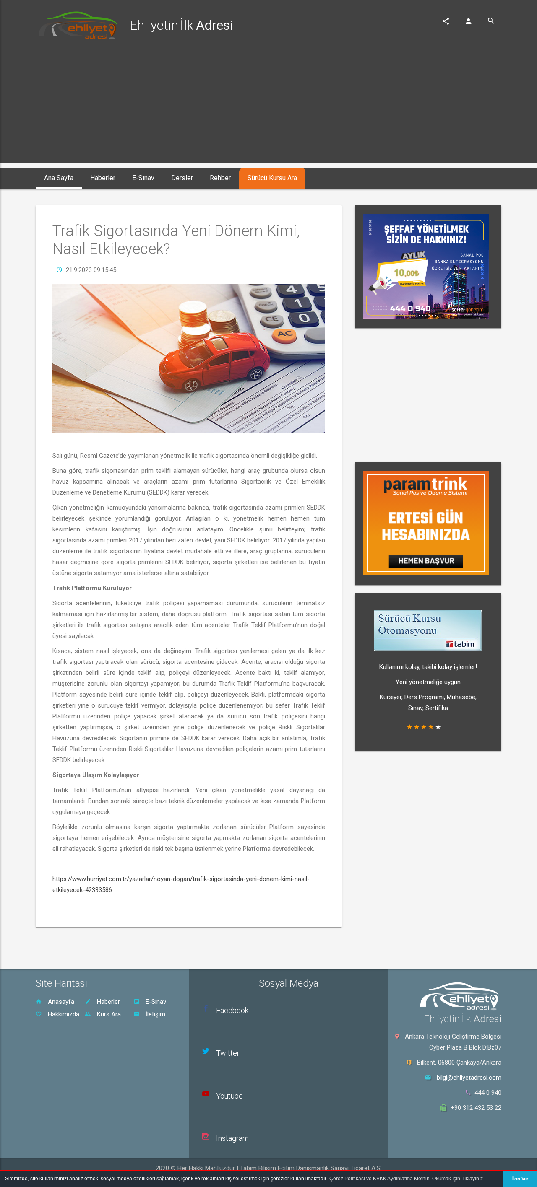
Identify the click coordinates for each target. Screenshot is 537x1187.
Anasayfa (60, 1002)
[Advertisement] (268, 104)
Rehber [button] (220, 178)
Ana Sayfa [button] (58, 178)
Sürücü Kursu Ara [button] (272, 178)
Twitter (228, 1053)
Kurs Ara (108, 1014)
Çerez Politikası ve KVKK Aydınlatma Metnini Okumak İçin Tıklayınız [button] (406, 1179)
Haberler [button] (102, 178)
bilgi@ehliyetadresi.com (469, 1077)
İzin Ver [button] (520, 1178)
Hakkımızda (62, 1014)
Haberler (107, 1002)
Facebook (232, 1010)
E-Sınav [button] (143, 178)
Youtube (229, 1095)
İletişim (154, 1014)
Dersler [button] (182, 178)
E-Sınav (155, 1002)
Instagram (232, 1138)
